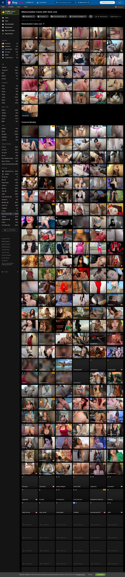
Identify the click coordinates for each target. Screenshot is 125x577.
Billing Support (6, 241)
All (90, 16)
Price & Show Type (59, 16)
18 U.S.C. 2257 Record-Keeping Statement (8, 264)
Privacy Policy (5, 249)
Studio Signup (5, 258)
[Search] (75, 2)
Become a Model (6, 255)
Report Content (6, 244)
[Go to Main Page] (15, 2)
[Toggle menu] (3, 2)
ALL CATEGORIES (10, 230)
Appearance (28, 16)
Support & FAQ (6, 238)
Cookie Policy (80, 574)
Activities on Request (78, 16)
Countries (42, 16)
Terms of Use (5, 252)
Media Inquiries (6, 247)
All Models (4, 260)
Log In (119, 2)
